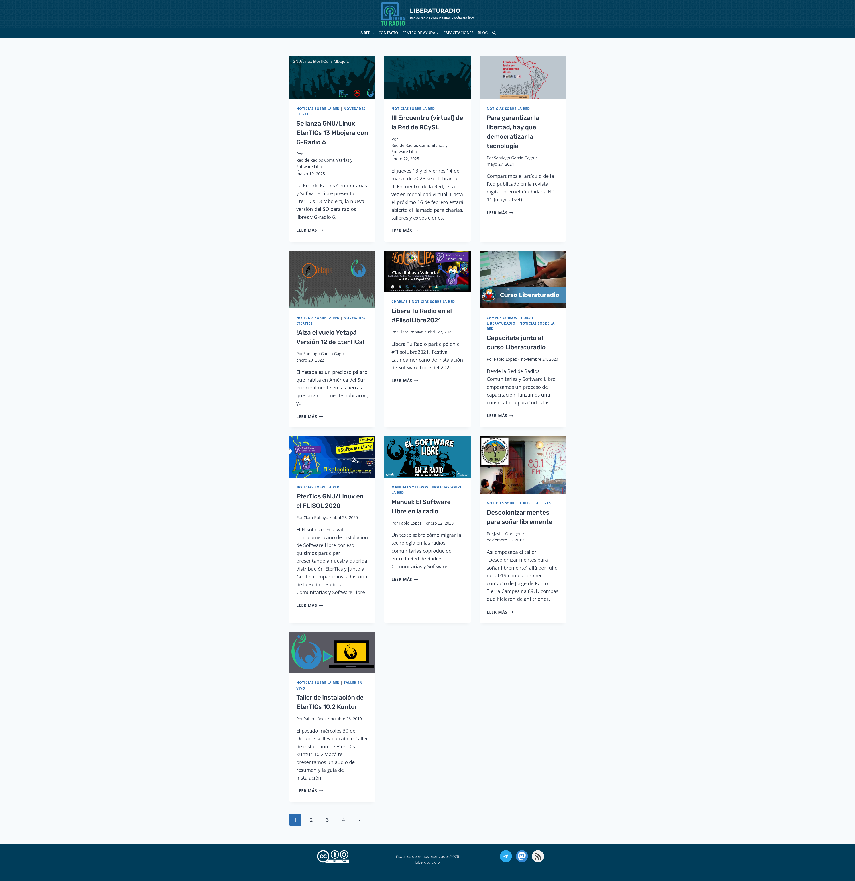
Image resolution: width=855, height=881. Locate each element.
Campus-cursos (502, 317)
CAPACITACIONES (458, 32)
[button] (494, 32)
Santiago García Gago (514, 158)
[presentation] (332, 77)
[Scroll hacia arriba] (838, 854)
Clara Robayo (411, 332)
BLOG (483, 32)
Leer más (309, 230)
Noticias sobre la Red (318, 108)
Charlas (399, 301)
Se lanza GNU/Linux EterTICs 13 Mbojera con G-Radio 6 (332, 133)
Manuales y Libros (409, 487)
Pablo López (505, 359)
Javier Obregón (508, 533)
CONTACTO (388, 32)
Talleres (542, 503)
